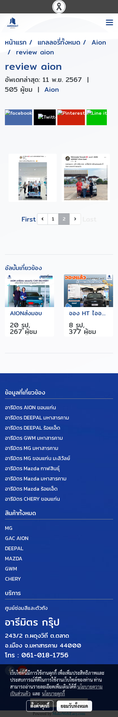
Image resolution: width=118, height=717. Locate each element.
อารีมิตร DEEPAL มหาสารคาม (37, 417)
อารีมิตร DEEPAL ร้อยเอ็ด (32, 428)
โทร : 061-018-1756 (37, 655)
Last (89, 219)
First (29, 219)
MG (8, 528)
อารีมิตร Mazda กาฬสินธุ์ (32, 468)
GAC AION (17, 538)
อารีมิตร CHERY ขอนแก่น (32, 499)
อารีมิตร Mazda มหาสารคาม (36, 478)
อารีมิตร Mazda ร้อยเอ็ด (31, 489)
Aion (51, 89)
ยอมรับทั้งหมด (74, 706)
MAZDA (13, 558)
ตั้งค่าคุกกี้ (39, 706)
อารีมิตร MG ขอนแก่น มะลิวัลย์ (37, 458)
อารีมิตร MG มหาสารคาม (31, 448)
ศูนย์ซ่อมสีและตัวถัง (26, 608)
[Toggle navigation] (109, 23)
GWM (11, 568)
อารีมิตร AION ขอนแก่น (30, 407)
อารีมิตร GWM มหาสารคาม (34, 438)
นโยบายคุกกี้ (53, 693)
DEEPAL (14, 548)
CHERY (13, 579)
